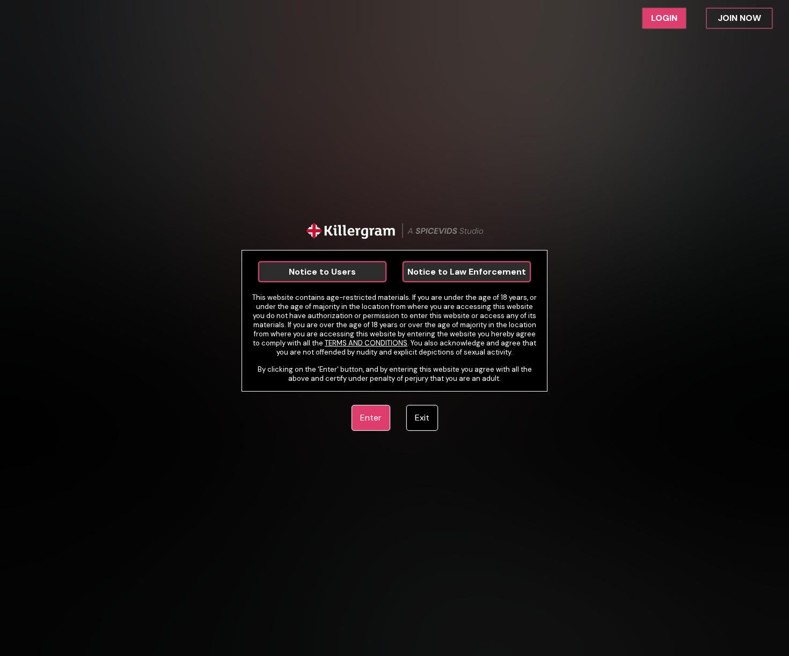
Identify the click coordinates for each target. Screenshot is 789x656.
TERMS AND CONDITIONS (366, 343)
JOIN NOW (739, 18)
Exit (422, 417)
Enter (371, 417)
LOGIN (664, 18)
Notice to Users (322, 271)
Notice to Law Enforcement (466, 271)
